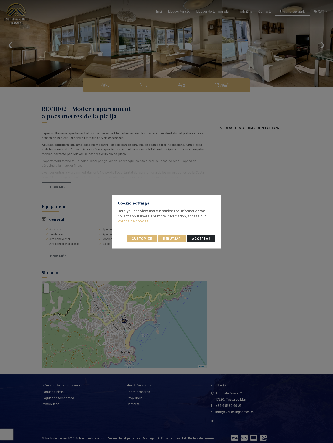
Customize (142, 238)
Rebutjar (172, 238)
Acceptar (201, 238)
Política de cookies (133, 221)
